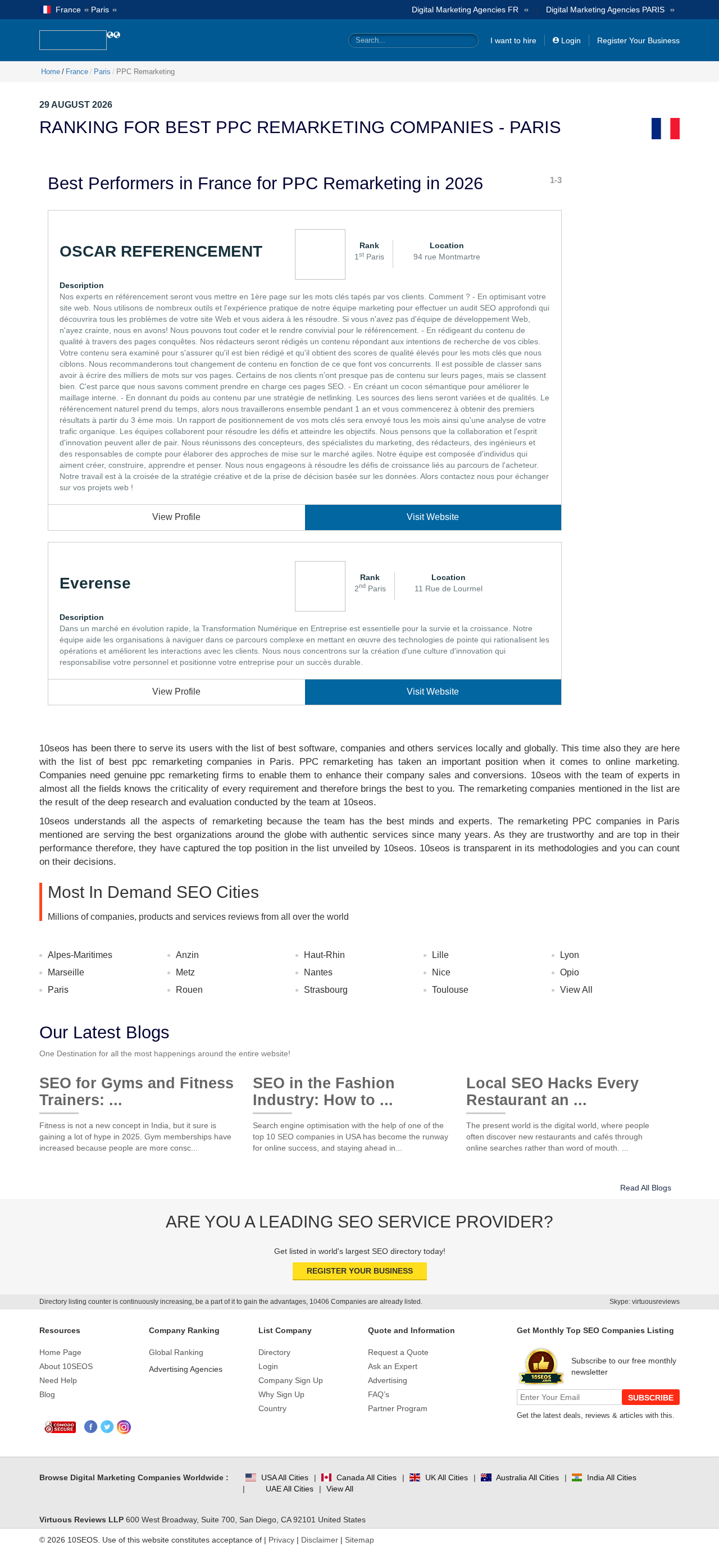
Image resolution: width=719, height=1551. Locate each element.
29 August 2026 (75, 105)
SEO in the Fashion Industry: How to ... (324, 1087)
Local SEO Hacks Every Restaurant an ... (552, 1087)
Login (571, 40)
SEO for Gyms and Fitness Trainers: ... (136, 1087)
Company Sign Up (290, 1380)
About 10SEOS (66, 1366)
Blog (47, 1394)
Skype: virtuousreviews (644, 1302)
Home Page (60, 1352)
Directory (274, 1352)
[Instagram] (124, 1427)
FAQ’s (378, 1394)
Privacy (281, 1539)
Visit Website (433, 517)
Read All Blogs (645, 1187)
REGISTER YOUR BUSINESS (360, 1270)
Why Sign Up (281, 1394)
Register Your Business (638, 40)
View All (576, 990)
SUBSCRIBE (651, 1397)
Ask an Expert (392, 1366)
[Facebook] (91, 1427)
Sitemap (359, 1539)
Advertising (387, 1380)
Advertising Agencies (185, 1369)
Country (272, 1408)
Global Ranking (176, 1352)
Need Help (58, 1380)
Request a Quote (398, 1352)
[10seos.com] (73, 40)
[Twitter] (108, 1427)
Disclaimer (319, 1539)
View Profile (176, 517)
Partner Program (397, 1408)
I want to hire (513, 40)
